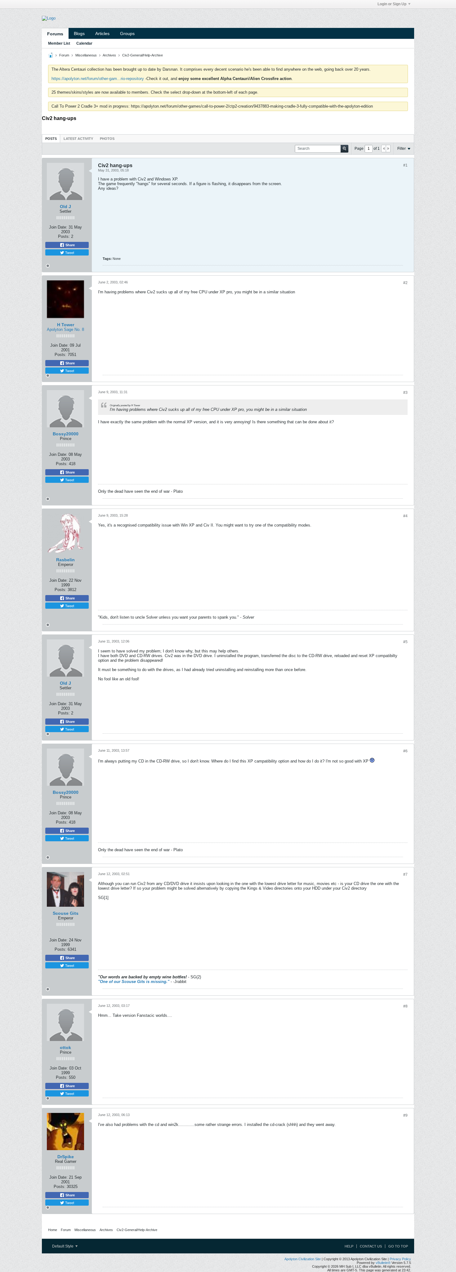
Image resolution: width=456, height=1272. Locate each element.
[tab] (51, 138)
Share (70, 245)
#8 (405, 1006)
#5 (405, 642)
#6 (405, 751)
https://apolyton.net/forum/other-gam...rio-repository (97, 78)
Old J (65, 206)
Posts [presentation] (51, 138)
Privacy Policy (400, 1259)
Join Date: (58, 227)
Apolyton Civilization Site (302, 1259)
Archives (109, 55)
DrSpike (65, 1156)
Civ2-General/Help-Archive (142, 55)
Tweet (69, 252)
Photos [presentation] (107, 138)
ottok (65, 1047)
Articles (102, 33)
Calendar (84, 43)
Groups (127, 33)
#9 (405, 1115)
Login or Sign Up (392, 4)
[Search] (344, 149)
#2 (405, 283)
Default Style (63, 1246)
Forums (55, 33)
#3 (405, 392)
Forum (64, 55)
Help (349, 1246)
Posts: (64, 236)
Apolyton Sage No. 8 (65, 329)
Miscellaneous (86, 55)
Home (52, 1230)
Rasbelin (65, 559)
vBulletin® (383, 1263)
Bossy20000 (65, 433)
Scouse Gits (65, 913)
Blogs (79, 33)
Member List (59, 43)
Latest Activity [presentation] (78, 138)
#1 (405, 165)
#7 (405, 874)
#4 (405, 516)
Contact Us (371, 1246)
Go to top (398, 1246)
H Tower (65, 324)
